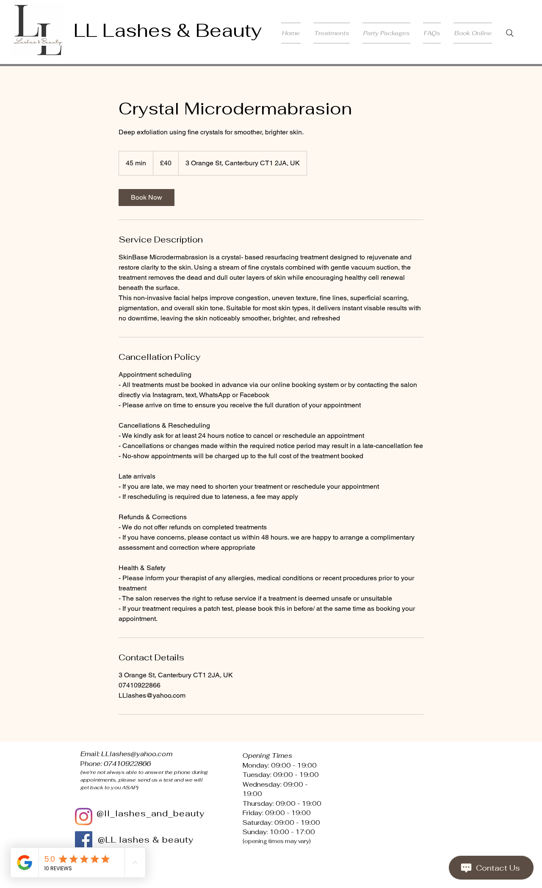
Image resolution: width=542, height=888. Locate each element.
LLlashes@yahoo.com (136, 754)
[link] (146, 197)
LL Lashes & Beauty (168, 30)
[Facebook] (83, 840)
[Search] (510, 33)
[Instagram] (83, 816)
